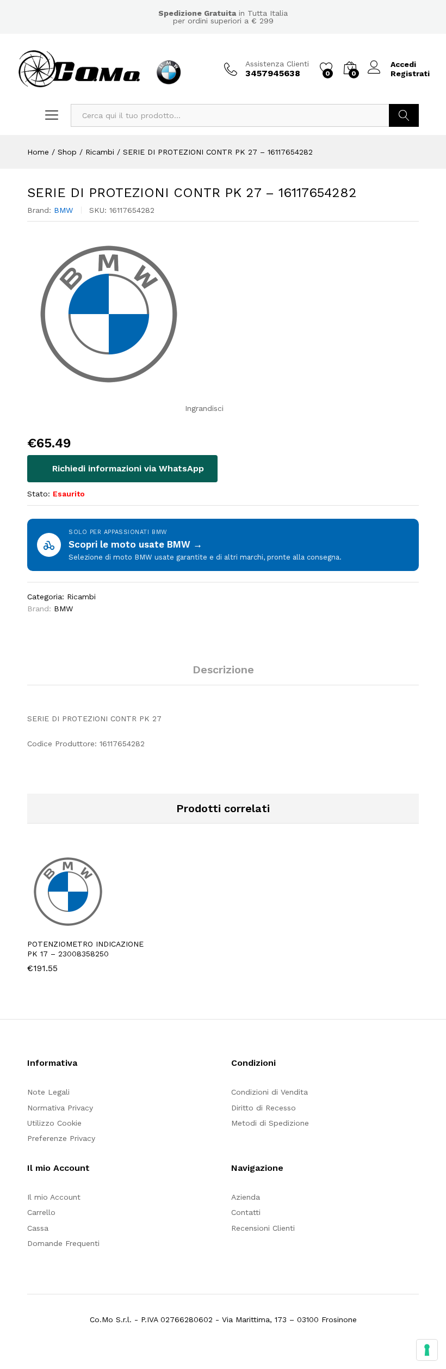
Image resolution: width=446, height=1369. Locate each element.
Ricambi (81, 596)
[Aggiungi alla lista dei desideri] (112, 926)
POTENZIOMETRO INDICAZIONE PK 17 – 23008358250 (85, 949)
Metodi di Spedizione (270, 1123)
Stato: (38, 493)
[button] (62, 926)
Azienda (245, 1197)
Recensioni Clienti (263, 1228)
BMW (63, 210)
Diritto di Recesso (263, 1107)
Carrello (41, 1212)
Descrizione (223, 669)
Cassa (37, 1228)
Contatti (246, 1212)
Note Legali (48, 1092)
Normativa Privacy (60, 1107)
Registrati (410, 73)
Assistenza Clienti (277, 63)
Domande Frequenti (63, 1243)
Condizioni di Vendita (269, 1092)
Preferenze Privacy (61, 1138)
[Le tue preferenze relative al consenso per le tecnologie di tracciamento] (427, 1350)
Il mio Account (53, 1197)
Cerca (404, 115)
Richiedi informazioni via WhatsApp (126, 468)
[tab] (223, 674)
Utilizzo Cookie (54, 1123)
